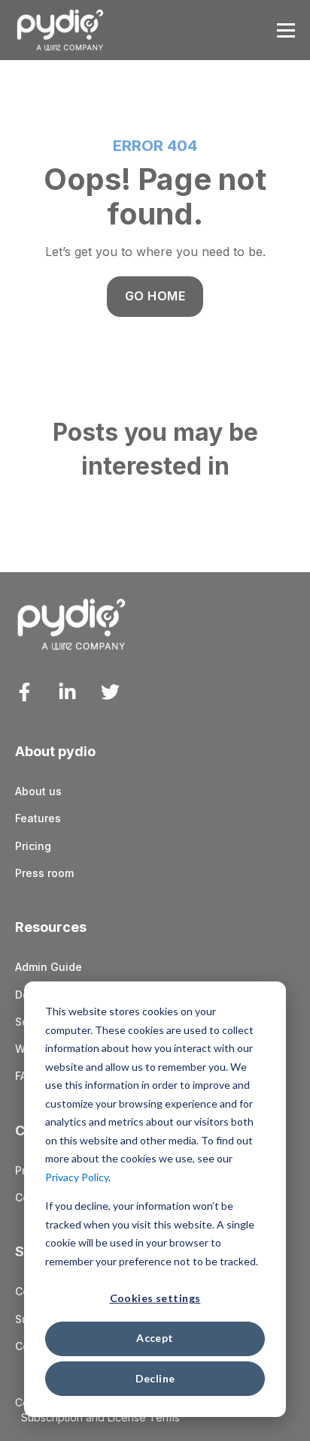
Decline (155, 1378)
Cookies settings (155, 1298)
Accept (155, 1337)
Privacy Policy (76, 1177)
